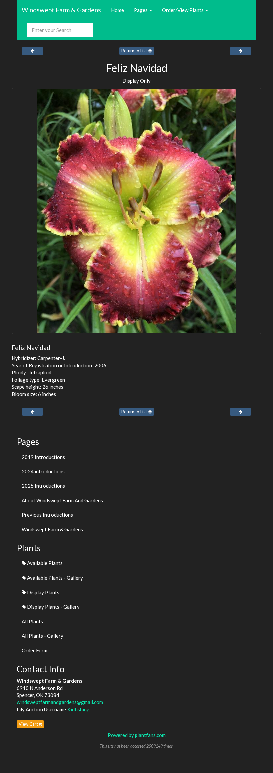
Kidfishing (78, 709)
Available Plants (44, 563)
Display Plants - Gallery (53, 607)
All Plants (32, 621)
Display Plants (42, 592)
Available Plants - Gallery (54, 578)
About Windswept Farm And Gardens (62, 500)
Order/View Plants (183, 10)
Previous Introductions (47, 515)
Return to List (134, 50)
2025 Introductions (43, 486)
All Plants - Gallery (42, 636)
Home (117, 10)
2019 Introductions (43, 457)
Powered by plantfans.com (137, 735)
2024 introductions (43, 471)
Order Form (34, 650)
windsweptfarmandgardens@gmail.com (60, 702)
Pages (141, 10)
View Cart (28, 724)
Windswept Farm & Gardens (61, 10)
